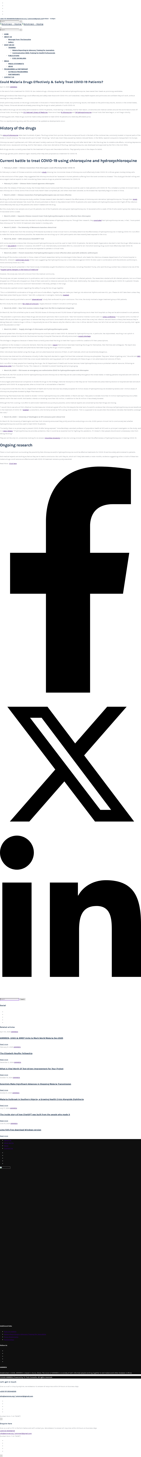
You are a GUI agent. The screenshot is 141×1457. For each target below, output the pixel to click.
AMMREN (13, 87)
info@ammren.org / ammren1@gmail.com (16, 1396)
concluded (98, 220)
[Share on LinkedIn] (70, 996)
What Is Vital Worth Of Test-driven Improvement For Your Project (31, 1068)
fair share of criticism (31, 304)
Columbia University (52, 438)
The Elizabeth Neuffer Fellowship (16, 1053)
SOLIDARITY (12, 246)
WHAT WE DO (9, 45)
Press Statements (11, 1337)
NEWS (10, 66)
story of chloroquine (10, 135)
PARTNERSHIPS (14, 74)
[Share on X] (70, 834)
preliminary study (22, 260)
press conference (109, 317)
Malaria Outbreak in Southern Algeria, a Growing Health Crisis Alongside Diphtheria (42, 1099)
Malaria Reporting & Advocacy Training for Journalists (33, 50)
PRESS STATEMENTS (16, 64)
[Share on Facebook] (70, 692)
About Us (7, 1140)
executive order (6, 366)
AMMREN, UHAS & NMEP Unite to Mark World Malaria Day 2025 (31, 1038)
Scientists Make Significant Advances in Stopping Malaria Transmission (35, 1084)
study (44, 172)
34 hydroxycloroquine (83, 112)
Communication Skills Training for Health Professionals (33, 53)
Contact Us (8, 1148)
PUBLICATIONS (13, 56)
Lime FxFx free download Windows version (20, 1130)
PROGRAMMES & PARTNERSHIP (16, 69)
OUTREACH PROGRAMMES (18, 72)
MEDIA (6, 61)
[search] (9, 21)
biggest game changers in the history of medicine (19, 270)
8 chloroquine (66, 112)
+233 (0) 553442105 (8, 1391)
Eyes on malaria (10, 1332)
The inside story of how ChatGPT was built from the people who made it (35, 1114)
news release (8, 431)
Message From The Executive (19, 39)
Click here (13, 463)
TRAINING (12, 48)
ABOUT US (8, 37)
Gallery (11, 42)
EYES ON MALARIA (19, 58)
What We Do (9, 1143)
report (55, 345)
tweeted (66, 295)
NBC (138, 356)
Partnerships (9, 1340)
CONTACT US (9, 77)
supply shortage (84, 336)
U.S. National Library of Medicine (35, 112)
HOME (6, 34)
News (6, 1146)
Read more (4, 1044)
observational (37, 299)
